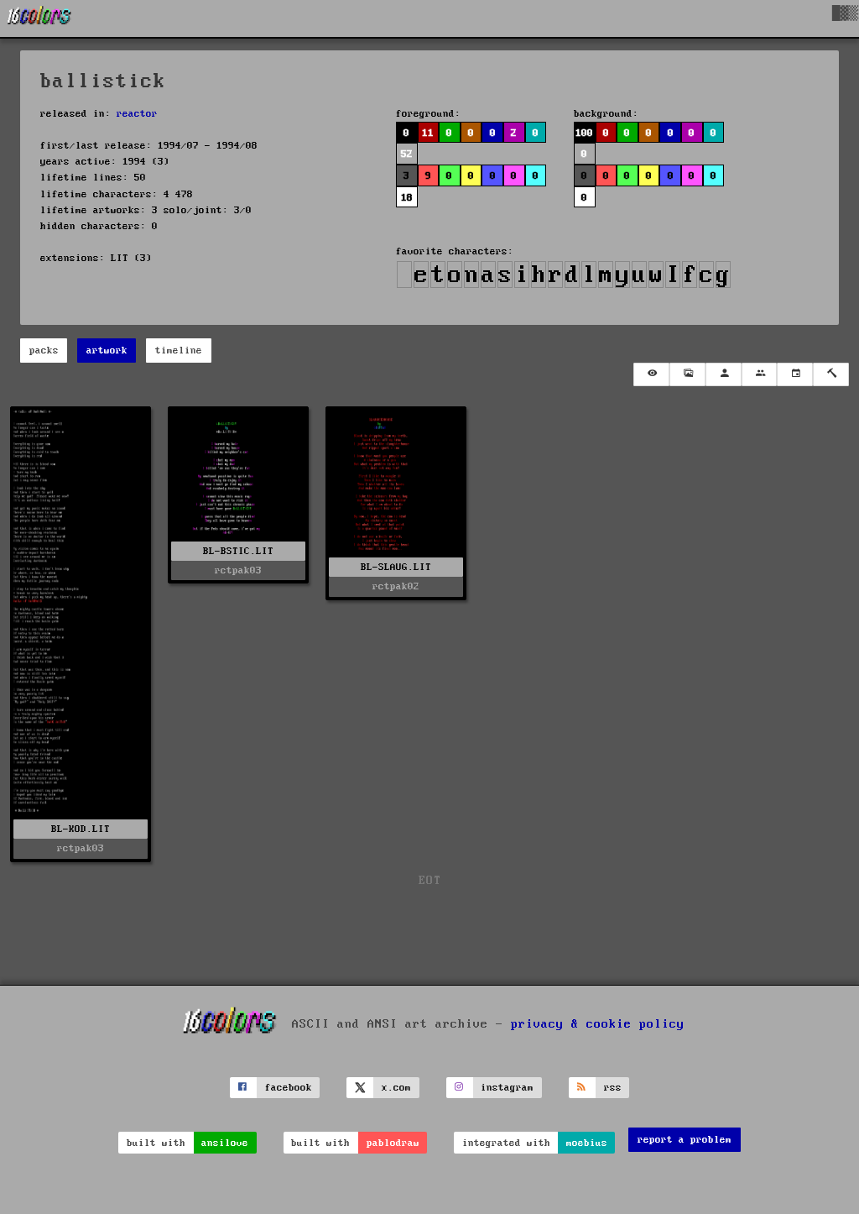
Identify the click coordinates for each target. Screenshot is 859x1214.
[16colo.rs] (39, 18)
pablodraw (393, 1143)
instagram (507, 1087)
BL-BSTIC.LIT (238, 551)
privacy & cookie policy (598, 1023)
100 (584, 133)
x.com (396, 1087)
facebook (288, 1087)
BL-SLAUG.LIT (396, 567)
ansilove (224, 1143)
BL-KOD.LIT (80, 829)
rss (613, 1087)
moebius (586, 1143)
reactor (137, 113)
